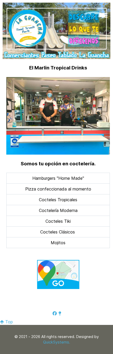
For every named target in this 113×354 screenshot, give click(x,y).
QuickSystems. (56, 342)
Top (8, 321)
